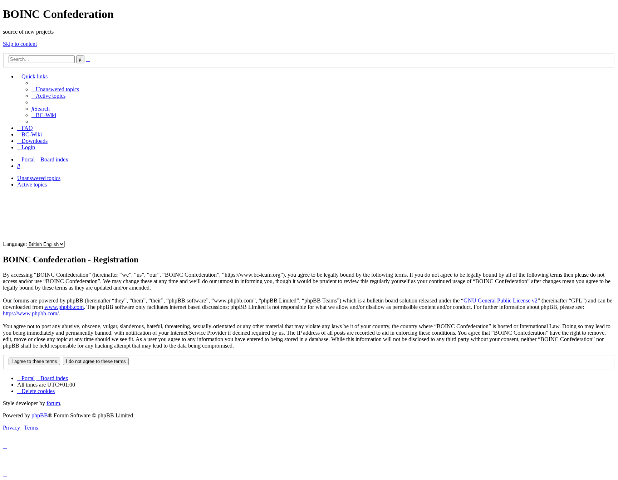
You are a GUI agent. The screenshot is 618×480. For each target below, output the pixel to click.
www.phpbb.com (64, 307)
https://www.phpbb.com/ (31, 313)
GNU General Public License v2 (501, 300)
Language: (15, 244)
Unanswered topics (38, 178)
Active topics (32, 184)
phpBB (39, 415)
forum (53, 403)
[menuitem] (55, 89)
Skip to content (20, 44)
